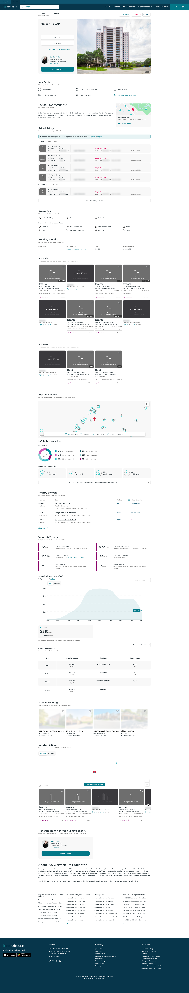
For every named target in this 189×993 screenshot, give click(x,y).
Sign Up (184, 6)
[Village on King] (145, 711)
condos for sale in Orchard (75, 917)
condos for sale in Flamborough (105, 914)
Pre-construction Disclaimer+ (94, 978)
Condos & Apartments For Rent (152, 968)
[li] (60, 960)
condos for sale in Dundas (103, 901)
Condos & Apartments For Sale (152, 966)
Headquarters (100, 954)
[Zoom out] (147, 784)
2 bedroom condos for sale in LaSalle (51, 900)
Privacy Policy (100, 961)
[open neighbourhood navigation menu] (151, 6)
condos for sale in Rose (74, 920)
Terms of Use (99, 963)
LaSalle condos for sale (76, 557)
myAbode (16, 950)
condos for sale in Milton (103, 907)
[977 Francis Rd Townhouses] (63, 711)
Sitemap (98, 966)
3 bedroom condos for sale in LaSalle (51, 906)
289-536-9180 (54, 64)
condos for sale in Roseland (76, 910)
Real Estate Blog (147, 949)
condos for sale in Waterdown (105, 898)
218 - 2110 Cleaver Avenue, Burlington (136, 910)
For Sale (108, 7)
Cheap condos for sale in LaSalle (49, 919)
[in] (57, 960)
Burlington (46, 15)
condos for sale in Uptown (75, 907)
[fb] (53, 960)
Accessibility (99, 958)
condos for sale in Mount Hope (105, 920)
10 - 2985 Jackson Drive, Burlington (135, 901)
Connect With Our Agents (150, 956)
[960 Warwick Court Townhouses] (118, 711)
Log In (175, 6)
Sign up (92, 137)
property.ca (6, 2)
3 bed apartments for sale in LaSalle (51, 915)
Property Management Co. (76, 249)
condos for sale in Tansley (75, 914)
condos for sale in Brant (75, 898)
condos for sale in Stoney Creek (105, 917)
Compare (45, 297)
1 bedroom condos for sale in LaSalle (51, 903)
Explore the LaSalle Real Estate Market (51, 896)
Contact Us (145, 954)
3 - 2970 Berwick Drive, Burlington (135, 920)
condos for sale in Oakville (103, 910)
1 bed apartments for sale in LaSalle (50, 909)
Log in (99, 137)
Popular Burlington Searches (78, 895)
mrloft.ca (23, 2)
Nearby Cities (99, 895)
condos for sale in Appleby (76, 901)
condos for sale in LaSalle (75, 904)
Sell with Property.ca (148, 951)
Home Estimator (162, 7)
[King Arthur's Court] (90, 711)
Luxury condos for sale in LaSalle (49, 922)
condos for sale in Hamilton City (105, 904)
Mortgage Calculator (148, 961)
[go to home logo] (13, 945)
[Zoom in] (147, 781)
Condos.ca (6, 950)
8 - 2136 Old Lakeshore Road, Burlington (137, 898)
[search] (39, 7)
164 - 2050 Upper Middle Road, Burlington (137, 904)
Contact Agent (57, 69)
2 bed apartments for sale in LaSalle (51, 912)
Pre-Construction (129, 7)
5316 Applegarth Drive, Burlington (135, 907)
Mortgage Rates (147, 963)
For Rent (116, 7)
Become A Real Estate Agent (105, 956)
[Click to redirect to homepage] (10, 6)
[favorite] (63, 267)
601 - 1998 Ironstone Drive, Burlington (136, 914)
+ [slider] (147, 585)
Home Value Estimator (149, 958)
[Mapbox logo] (43, 436)
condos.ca (15, 2)
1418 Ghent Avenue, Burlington (134, 917)
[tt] (50, 960)
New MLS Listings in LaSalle (134, 895)
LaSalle (40, 15)
